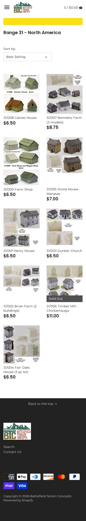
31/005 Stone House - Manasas (63, 191)
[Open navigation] (6, 7)
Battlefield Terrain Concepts (50, 496)
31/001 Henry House (18, 251)
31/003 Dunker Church (64, 251)
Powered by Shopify (18, 500)
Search (8, 447)
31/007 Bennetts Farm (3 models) (64, 120)
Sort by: (9, 49)
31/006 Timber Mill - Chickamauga (62, 308)
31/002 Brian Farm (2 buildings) (20, 308)
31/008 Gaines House (19, 118)
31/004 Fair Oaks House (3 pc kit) (16, 370)
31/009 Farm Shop (18, 189)
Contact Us (12, 452)
